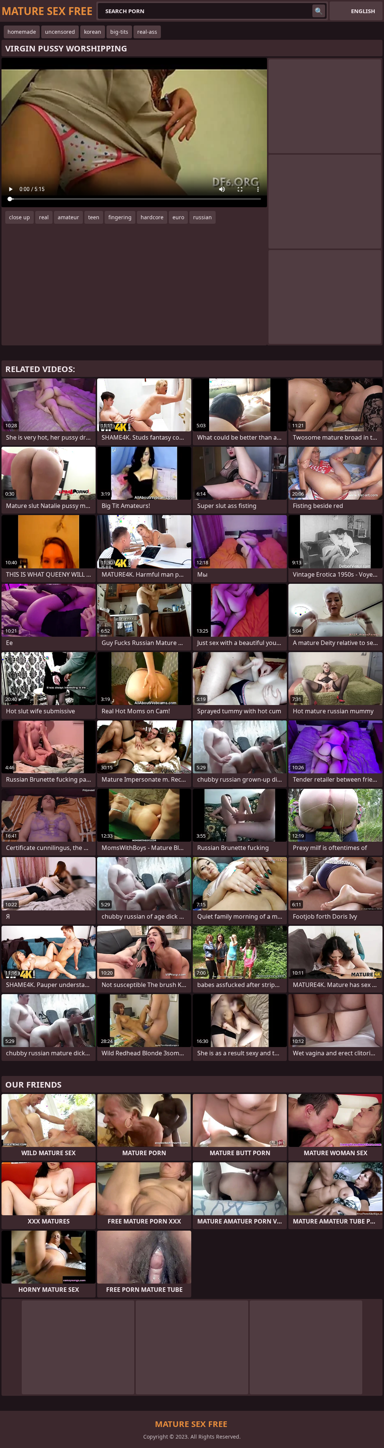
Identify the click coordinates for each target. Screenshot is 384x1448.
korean (92, 31)
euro (178, 217)
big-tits (119, 31)
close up (19, 217)
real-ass (147, 31)
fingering (120, 217)
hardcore (152, 217)
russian (202, 217)
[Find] (318, 11)
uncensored (60, 31)
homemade (22, 31)
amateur (68, 217)
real (44, 217)
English (363, 11)
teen (93, 217)
